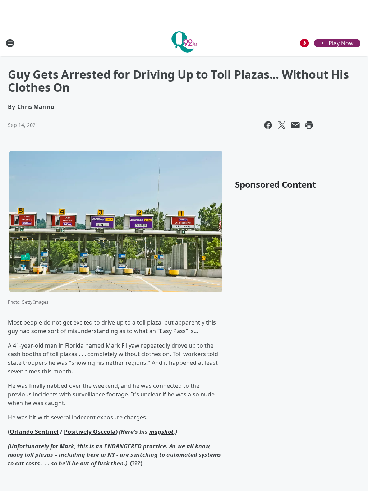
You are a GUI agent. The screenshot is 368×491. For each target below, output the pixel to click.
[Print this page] (309, 125)
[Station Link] (184, 43)
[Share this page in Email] (295, 125)
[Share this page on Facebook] (268, 125)
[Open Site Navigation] (10, 43)
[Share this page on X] (282, 125)
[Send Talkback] (304, 43)
